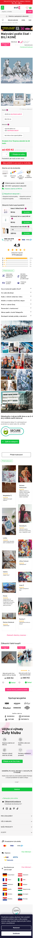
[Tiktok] (17, 805)
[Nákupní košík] (30, 7)
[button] (15, 450)
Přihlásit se (16, 786)
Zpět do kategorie (11, 438)
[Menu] (2, 8)
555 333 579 (9, 238)
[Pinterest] (14, 805)
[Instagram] (7, 805)
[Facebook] (3, 805)
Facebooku (17, 709)
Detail (12, 676)
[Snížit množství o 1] (8, 155)
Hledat (28, 11)
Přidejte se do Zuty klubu (11, 757)
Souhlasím (16, 933)
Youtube (25, 712)
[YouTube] (10, 805)
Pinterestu (18, 715)
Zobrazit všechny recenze (15, 629)
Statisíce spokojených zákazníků (18, 16)
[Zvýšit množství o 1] (8, 153)
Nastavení (16, 928)
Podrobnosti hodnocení (25, 48)
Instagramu (11, 712)
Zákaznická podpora (13, 798)
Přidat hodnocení (8, 270)
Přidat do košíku (18, 153)
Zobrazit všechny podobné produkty (16, 683)
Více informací (24, 848)
